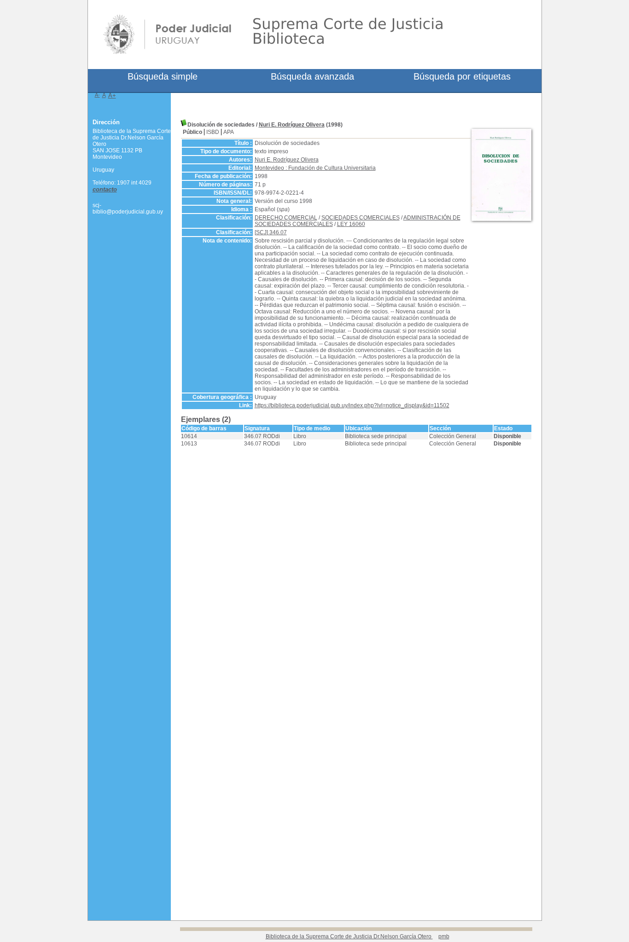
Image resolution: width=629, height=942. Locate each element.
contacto (105, 189)
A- (97, 95)
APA (228, 132)
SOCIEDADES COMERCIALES (360, 217)
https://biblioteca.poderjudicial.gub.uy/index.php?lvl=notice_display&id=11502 (352, 405)
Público (192, 132)
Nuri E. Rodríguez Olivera (292, 124)
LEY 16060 (351, 224)
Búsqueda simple (163, 76)
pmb (443, 936)
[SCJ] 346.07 (271, 232)
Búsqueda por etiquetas (462, 76)
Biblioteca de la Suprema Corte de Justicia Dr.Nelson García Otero (349, 936)
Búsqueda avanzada (312, 76)
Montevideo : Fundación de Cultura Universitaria (315, 168)
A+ (112, 95)
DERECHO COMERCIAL (286, 217)
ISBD (212, 132)
